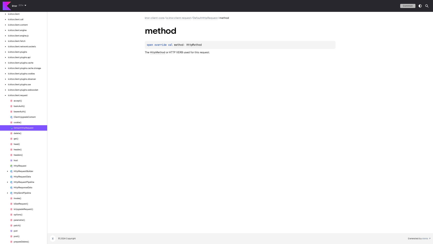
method (178, 45)
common (408, 6)
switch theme (420, 6)
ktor (14, 5)
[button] (427, 6)
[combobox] (23, 5)
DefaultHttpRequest (205, 17)
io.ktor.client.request (178, 17)
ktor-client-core (154, 17)
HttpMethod (194, 45)
